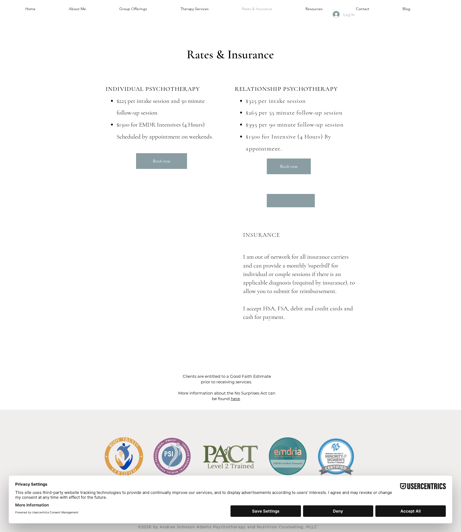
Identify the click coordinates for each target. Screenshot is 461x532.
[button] (291, 200)
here (235, 398)
